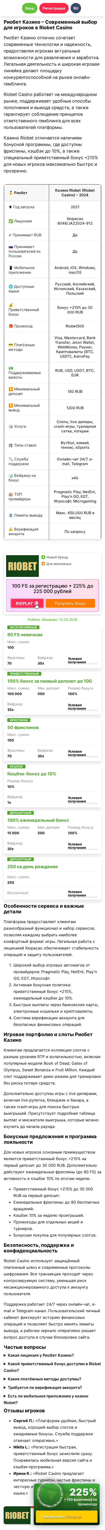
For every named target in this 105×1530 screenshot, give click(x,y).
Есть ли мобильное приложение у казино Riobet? (46, 1399)
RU (76, 8)
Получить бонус (70, 603)
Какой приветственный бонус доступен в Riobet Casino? (52, 1367)
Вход (29, 8)
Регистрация (54, 8)
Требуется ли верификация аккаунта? (45, 1387)
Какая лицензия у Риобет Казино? (41, 1355)
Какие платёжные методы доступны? (44, 1378)
